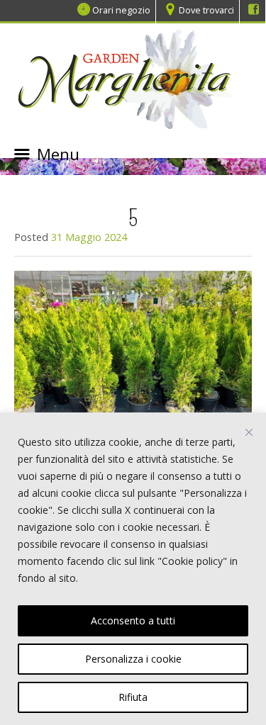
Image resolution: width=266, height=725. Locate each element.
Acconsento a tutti (133, 620)
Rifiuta (133, 697)
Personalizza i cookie (133, 658)
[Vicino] (249, 432)
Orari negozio (121, 9)
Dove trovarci (206, 9)
